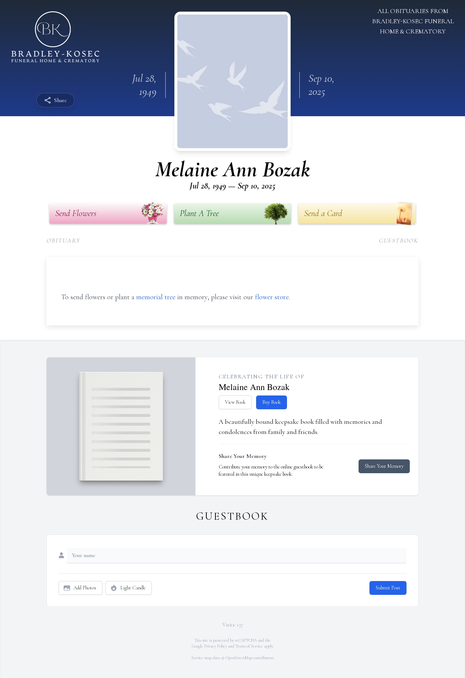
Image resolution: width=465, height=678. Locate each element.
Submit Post (388, 588)
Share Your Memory (384, 466)
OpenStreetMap (239, 657)
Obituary (63, 240)
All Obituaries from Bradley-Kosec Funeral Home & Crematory (413, 21)
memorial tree (155, 297)
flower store (272, 297)
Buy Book (271, 402)
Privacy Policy (215, 646)
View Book (235, 402)
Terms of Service (249, 646)
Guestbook (398, 240)
